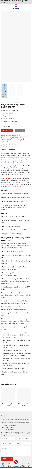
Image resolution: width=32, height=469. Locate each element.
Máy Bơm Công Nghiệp (14, 102)
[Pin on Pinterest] (14, 145)
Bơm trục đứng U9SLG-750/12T (12, 138)
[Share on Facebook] (5, 145)
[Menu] (2, 7)
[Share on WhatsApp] (2, 145)
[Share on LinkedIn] (17, 145)
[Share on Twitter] (8, 145)
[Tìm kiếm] (30, 6)
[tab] (16, 149)
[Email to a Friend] (11, 145)
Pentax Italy (17, 186)
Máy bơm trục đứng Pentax (17, 140)
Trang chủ (3, 102)
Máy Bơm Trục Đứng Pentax (10, 178)
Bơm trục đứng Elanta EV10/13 (8, 404)
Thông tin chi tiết (8, 149)
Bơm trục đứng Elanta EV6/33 (24, 404)
